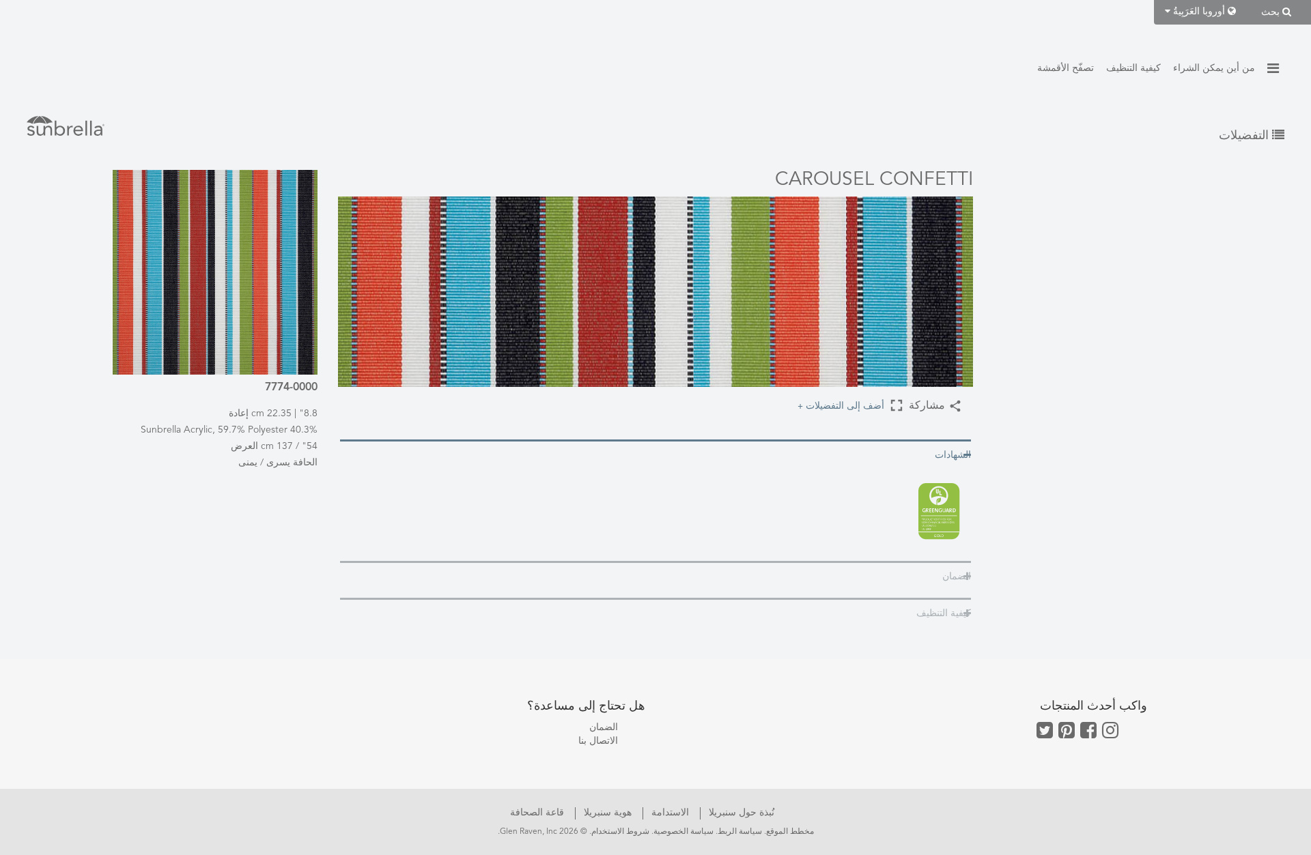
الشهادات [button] (953, 455)
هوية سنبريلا (606, 812)
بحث (1271, 12)
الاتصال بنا (598, 741)
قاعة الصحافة (537, 812)
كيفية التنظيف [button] (943, 613)
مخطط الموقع (790, 832)
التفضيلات (1245, 136)
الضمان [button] (956, 576)
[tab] (655, 454)
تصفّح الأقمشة (1065, 68)
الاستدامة (669, 812)
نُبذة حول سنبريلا (740, 812)
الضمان (603, 727)
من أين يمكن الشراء (1214, 68)
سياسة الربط (740, 832)
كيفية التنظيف (1133, 68)
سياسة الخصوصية (683, 832)
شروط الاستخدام (620, 832)
